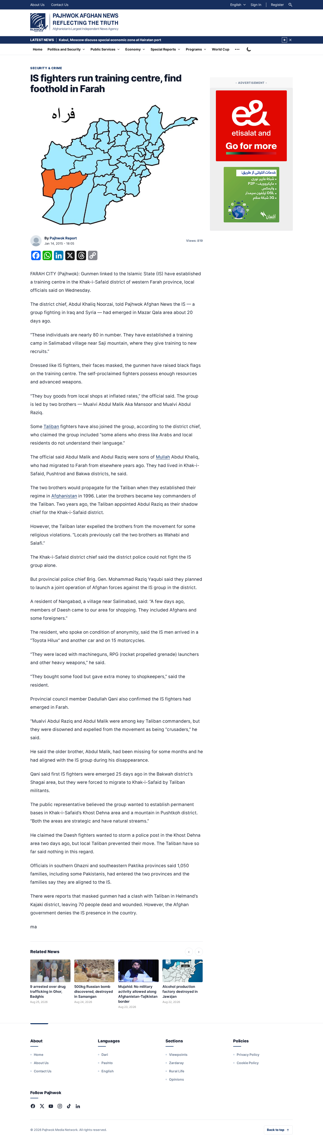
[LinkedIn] (77, 1106)
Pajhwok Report (63, 238)
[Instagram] (59, 1106)
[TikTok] (68, 1106)
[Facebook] (32, 1106)
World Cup (220, 49)
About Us (37, 5)
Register (277, 5)
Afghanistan (64, 496)
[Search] (290, 4)
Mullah (163, 457)
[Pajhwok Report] (36, 241)
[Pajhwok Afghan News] (74, 22)
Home (37, 49)
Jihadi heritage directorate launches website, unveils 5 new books (112, 40)
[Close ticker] (290, 39)
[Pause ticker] (284, 39)
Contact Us (59, 5)
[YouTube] (50, 1106)
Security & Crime (46, 68)
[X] (41, 1106)
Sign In (256, 5)
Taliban (51, 426)
